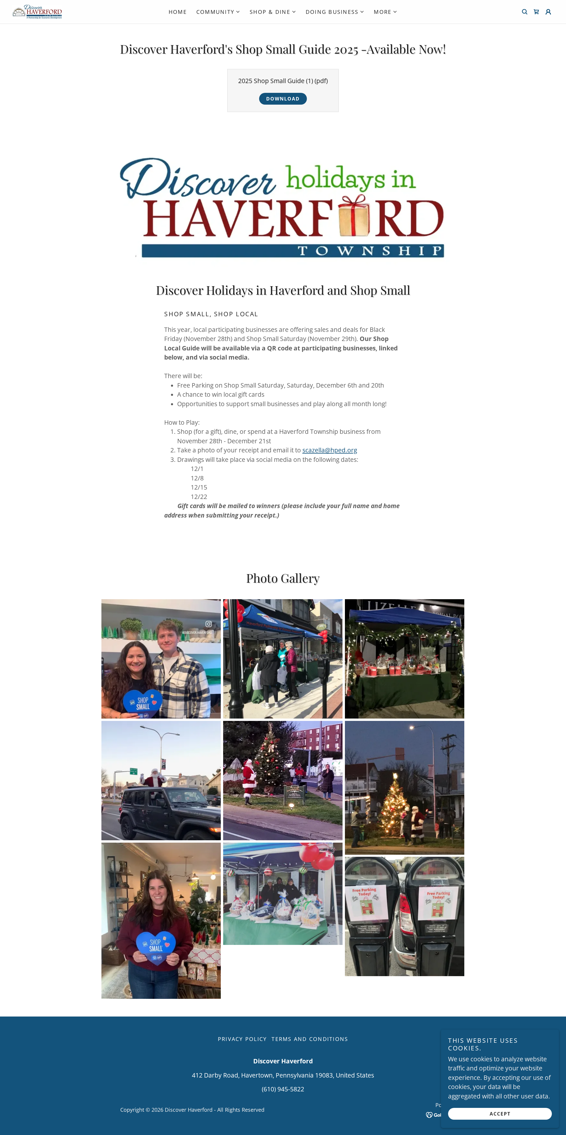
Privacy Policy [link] (242, 1038)
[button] (218, 11)
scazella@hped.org (329, 450)
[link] (37, 11)
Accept (500, 1114)
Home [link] (178, 11)
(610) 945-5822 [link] (283, 1089)
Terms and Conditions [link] (310, 1038)
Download (283, 98)
